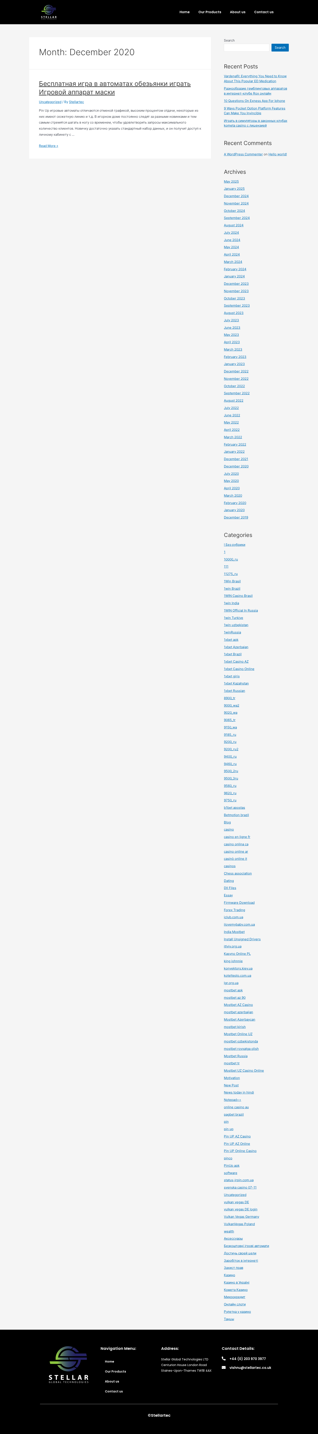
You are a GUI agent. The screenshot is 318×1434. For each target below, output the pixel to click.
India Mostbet (234, 932)
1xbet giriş (232, 676)
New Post (231, 1085)
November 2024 (236, 203)
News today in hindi (239, 1092)
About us (238, 12)
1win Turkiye (233, 618)
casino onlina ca (236, 844)
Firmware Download (239, 903)
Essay (228, 895)
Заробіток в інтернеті (241, 1260)
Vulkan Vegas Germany (241, 1217)
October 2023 (234, 298)
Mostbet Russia (235, 1056)
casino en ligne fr (237, 837)
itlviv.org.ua (232, 946)
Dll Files (230, 888)
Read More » (48, 146)
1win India (231, 603)
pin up (228, 1129)
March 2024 (233, 262)
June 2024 (232, 240)
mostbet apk (233, 990)
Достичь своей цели (240, 1253)
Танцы (229, 1319)
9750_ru (230, 800)
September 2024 (237, 218)
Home (185, 12)
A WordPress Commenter (243, 154)
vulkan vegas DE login (240, 1209)
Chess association (238, 873)
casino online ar (236, 851)
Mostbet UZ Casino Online (244, 1070)
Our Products (209, 12)
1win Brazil (232, 588)
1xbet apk (231, 640)
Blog (227, 822)
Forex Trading (234, 910)
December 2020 (236, 466)
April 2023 (232, 342)
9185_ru (230, 735)
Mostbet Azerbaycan (239, 1019)
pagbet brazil (234, 1114)
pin (226, 1122)
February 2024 (235, 269)
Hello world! (277, 154)
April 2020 (232, 488)
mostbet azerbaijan (238, 1012)
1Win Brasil (232, 581)
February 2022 (235, 444)
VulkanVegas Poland (239, 1224)
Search (229, 40)
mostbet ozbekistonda (241, 1041)
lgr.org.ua (231, 983)
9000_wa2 (231, 705)
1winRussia (232, 632)
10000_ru (231, 559)
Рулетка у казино (237, 1312)
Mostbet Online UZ (238, 1034)
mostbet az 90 (235, 998)
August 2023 (234, 313)
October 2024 (234, 211)
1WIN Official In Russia (241, 610)
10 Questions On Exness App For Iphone (254, 101)
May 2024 (231, 247)
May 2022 (231, 422)
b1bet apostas (234, 808)
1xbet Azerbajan (236, 647)
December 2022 (236, 371)
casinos (230, 866)
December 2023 (236, 284)
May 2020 (231, 481)
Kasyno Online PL (237, 954)
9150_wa (230, 727)
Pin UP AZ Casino (237, 1136)
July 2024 (231, 232)
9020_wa (230, 713)
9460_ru (230, 764)
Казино (229, 1275)
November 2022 (236, 379)
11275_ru (231, 574)
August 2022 (233, 400)
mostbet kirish (235, 1027)
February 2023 (235, 357)
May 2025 (231, 181)
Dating (229, 881)
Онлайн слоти (235, 1304)
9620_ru (230, 793)
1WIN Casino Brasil (238, 596)
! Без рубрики (234, 545)
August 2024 (234, 225)
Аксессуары (233, 1238)
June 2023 (232, 327)
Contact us (264, 12)
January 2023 (234, 364)
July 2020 (231, 474)
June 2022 (232, 415)
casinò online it (235, 859)
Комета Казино (236, 1290)
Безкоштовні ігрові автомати (246, 1246)
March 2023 (233, 349)
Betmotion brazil (236, 815)
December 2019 (236, 517)
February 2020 (235, 503)
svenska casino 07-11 (240, 1187)
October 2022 (234, 386)
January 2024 (234, 276)
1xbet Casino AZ (236, 661)
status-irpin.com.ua (239, 1180)
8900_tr (229, 698)
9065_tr (230, 720)
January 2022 (234, 452)
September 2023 (237, 305)
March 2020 (233, 495)
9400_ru (230, 756)
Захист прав (233, 1268)
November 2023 (236, 291)
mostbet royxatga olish (241, 1049)
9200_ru (230, 742)
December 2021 (236, 459)
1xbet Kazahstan (236, 683)
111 (226, 566)
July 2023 (231, 320)
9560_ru (230, 786)
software (230, 1173)
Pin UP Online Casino (240, 1151)
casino (229, 829)
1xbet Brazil (233, 654)
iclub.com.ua (233, 917)
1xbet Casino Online (239, 669)
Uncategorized (50, 102)
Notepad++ (232, 1100)
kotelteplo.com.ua (237, 975)
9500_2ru (231, 771)
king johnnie (233, 961)
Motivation (232, 1078)
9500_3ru (231, 778)
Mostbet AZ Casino (238, 1005)
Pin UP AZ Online (237, 1144)
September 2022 (237, 393)
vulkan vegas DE (236, 1202)
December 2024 (236, 196)
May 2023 (231, 335)
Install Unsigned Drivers (242, 939)
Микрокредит (234, 1297)
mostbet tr (232, 1063)
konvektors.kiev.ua (238, 968)
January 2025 (234, 189)
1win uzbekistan (236, 625)
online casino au (236, 1107)
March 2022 (233, 437)
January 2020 (234, 510)
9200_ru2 (231, 749)
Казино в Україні (236, 1282)
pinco (228, 1158)
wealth (229, 1231)
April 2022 (232, 430)
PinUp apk (231, 1165)
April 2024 (232, 254)
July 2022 (231, 408)
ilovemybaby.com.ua (239, 924)
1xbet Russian (234, 691)
